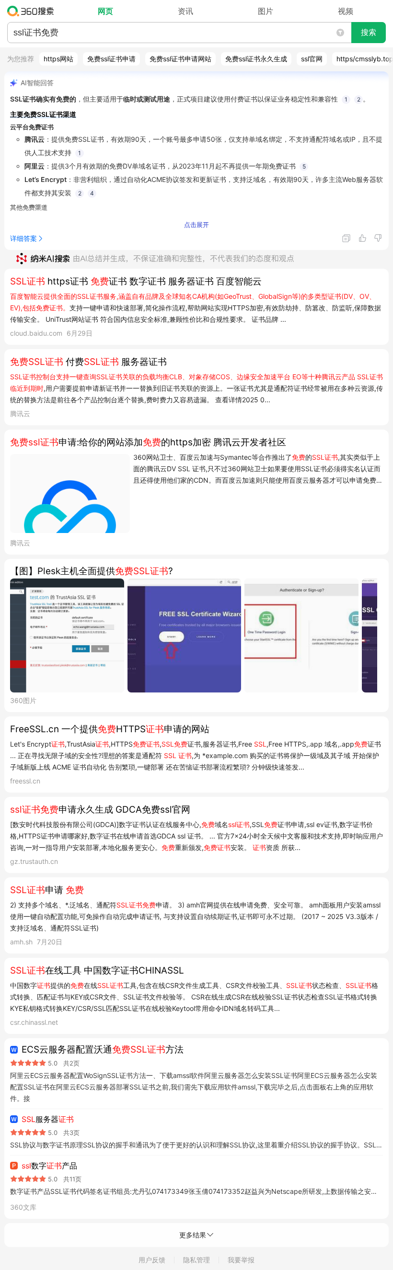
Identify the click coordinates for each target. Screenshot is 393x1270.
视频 (345, 11)
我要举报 (241, 1260)
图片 (265, 11)
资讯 (185, 11)
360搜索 (32, 11)
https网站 (58, 59)
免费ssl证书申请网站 (180, 59)
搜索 (368, 32)
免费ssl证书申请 (111, 59)
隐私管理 (196, 1260)
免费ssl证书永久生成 (256, 59)
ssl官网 (312, 59)
